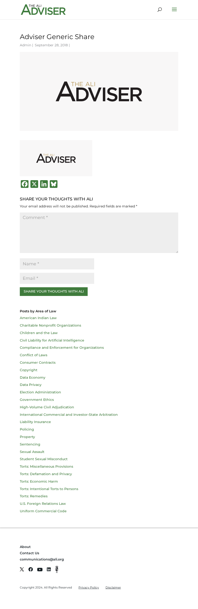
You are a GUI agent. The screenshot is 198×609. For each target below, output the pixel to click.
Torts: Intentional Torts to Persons (49, 489)
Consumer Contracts (38, 362)
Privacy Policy (88, 587)
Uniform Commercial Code (43, 511)
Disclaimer (113, 587)
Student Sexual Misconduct (44, 459)
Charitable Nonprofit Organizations (50, 325)
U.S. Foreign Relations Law (43, 503)
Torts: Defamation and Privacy (46, 474)
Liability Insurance (35, 422)
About (25, 547)
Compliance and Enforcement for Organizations (62, 347)
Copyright (28, 370)
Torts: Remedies (34, 496)
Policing (27, 429)
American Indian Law (38, 318)
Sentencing (30, 444)
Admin (25, 45)
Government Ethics (37, 399)
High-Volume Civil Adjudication (47, 407)
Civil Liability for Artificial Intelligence (52, 340)
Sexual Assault (32, 452)
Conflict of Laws (33, 355)
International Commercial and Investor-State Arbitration (69, 414)
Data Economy (32, 377)
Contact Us (29, 553)
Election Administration (40, 392)
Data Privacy (31, 385)
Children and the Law (39, 333)
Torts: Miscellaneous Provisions (46, 466)
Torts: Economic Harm (39, 481)
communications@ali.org (42, 559)
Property (27, 437)
